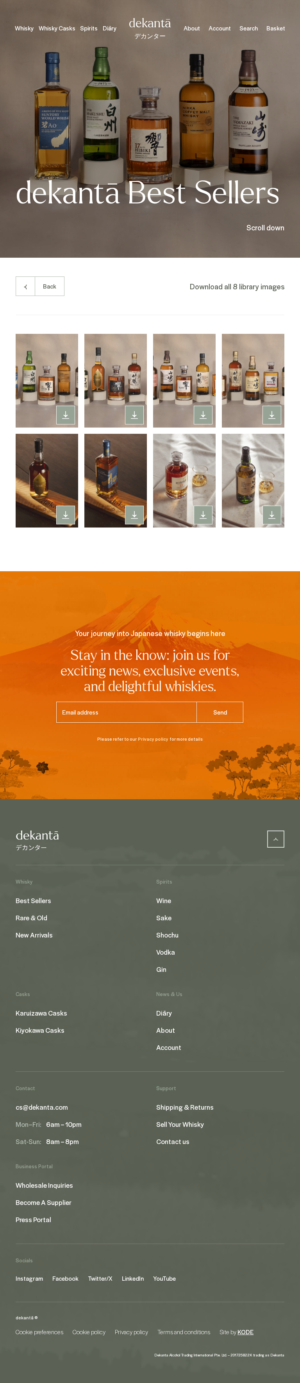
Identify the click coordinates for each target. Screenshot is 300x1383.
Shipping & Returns (185, 1107)
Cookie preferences (39, 1332)
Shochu (167, 934)
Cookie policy (89, 1332)
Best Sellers (33, 900)
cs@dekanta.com (42, 1107)
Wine (163, 900)
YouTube (164, 1278)
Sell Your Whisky (180, 1124)
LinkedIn (133, 1278)
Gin (161, 969)
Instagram (29, 1278)
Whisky (24, 28)
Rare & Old (31, 917)
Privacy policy (153, 739)
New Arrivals (34, 934)
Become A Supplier (43, 1202)
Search (248, 28)
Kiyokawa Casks (40, 1030)
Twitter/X (100, 1278)
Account (220, 28)
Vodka (165, 952)
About (192, 28)
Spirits (89, 28)
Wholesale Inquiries (44, 1185)
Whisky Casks (57, 28)
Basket (275, 28)
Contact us (172, 1141)
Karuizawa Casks (41, 1013)
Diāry (109, 28)
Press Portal (33, 1219)
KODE (246, 1332)
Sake (163, 917)
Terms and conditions (183, 1332)
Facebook (65, 1278)
